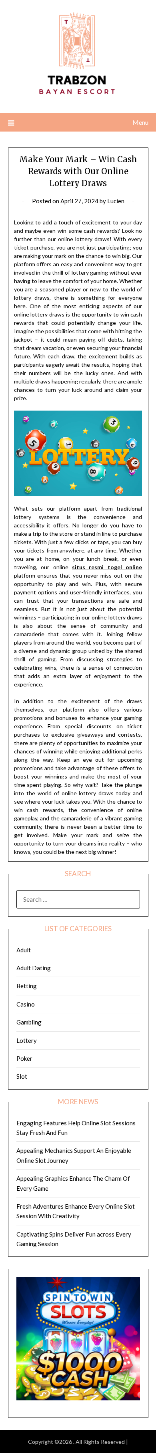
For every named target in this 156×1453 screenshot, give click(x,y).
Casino (25, 1004)
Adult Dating (33, 967)
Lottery (26, 1040)
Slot (21, 1076)
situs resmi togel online (107, 567)
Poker (24, 1058)
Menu (140, 122)
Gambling (29, 1022)
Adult (23, 950)
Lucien (115, 200)
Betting (26, 985)
